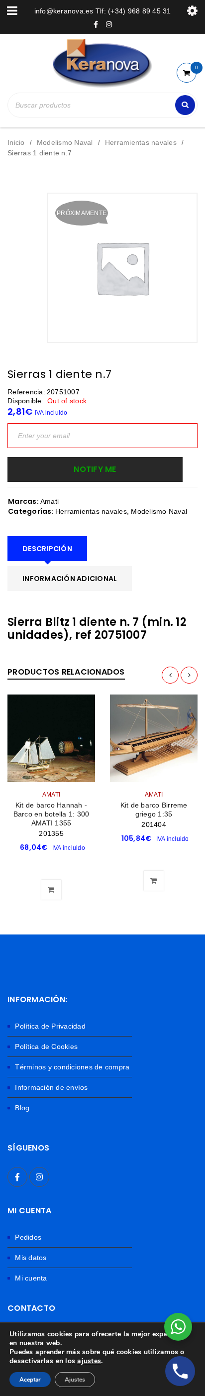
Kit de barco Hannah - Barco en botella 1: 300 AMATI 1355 (51, 814)
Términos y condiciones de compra (72, 1067)
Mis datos (30, 1258)
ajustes (89, 1361)
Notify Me (95, 469)
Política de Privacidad (50, 1026)
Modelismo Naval (65, 142)
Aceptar (30, 1380)
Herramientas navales (141, 142)
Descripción (47, 549)
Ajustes (75, 1380)
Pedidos (28, 1237)
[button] (51, 864)
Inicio (16, 142)
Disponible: (25, 401)
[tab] (47, 548)
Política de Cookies (46, 1046)
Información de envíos (51, 1087)
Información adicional (69, 578)
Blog (22, 1108)
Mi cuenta (31, 1278)
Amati (49, 501)
